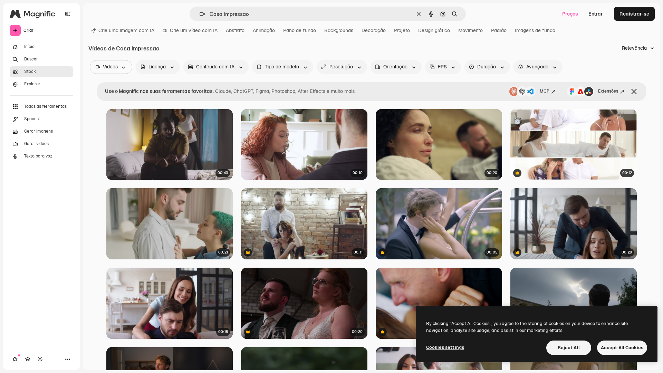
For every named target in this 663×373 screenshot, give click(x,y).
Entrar (595, 14)
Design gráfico (434, 30)
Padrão (499, 30)
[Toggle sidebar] (67, 13)
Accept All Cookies (622, 348)
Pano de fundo (299, 30)
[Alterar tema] (40, 359)
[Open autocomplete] (199, 14)
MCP (544, 91)
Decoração (374, 30)
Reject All (569, 348)
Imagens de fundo (535, 30)
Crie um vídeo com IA (194, 30)
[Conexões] (15, 359)
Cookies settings (445, 347)
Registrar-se (634, 14)
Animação (264, 30)
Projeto (402, 30)
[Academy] (27, 359)
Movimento (470, 30)
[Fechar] (634, 91)
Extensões (608, 91)
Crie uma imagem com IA (126, 30)
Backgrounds (338, 30)
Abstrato (235, 30)
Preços (570, 14)
